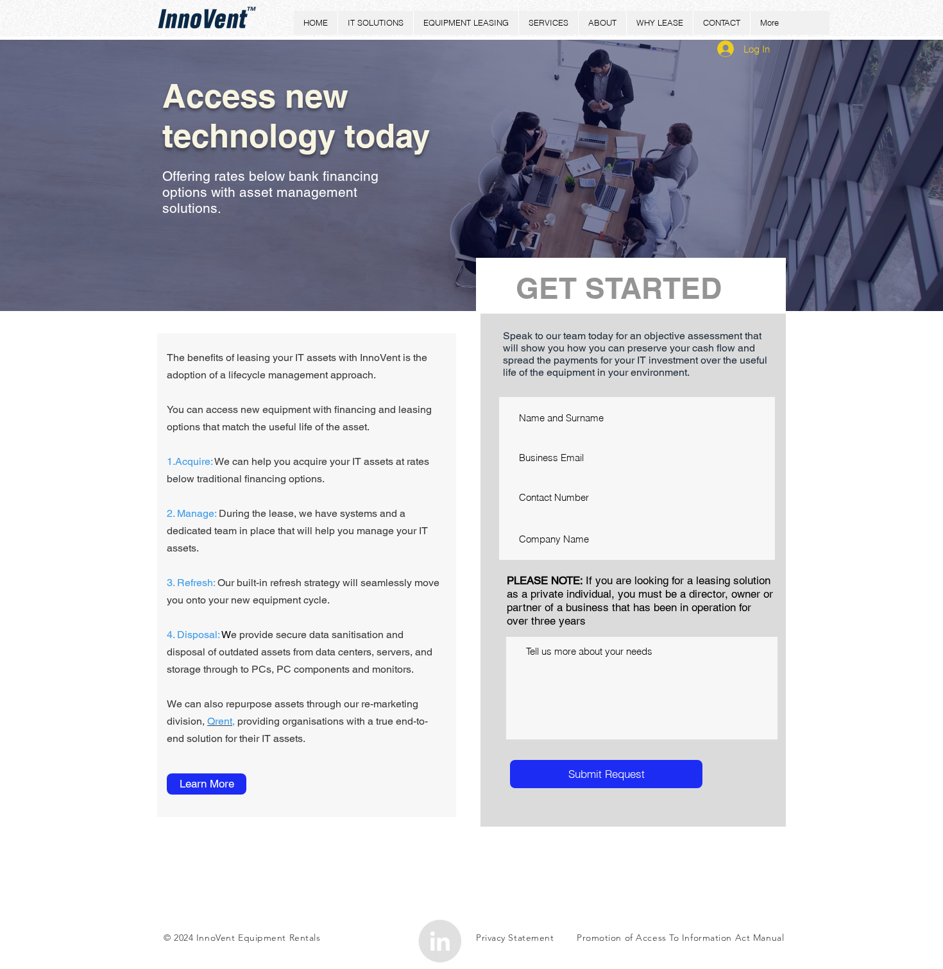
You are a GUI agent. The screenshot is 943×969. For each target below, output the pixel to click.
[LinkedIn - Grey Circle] (439, 941)
